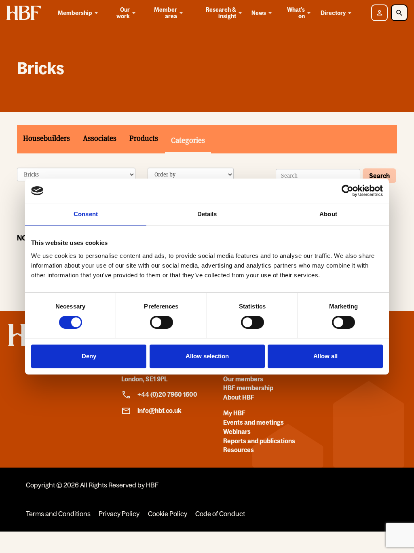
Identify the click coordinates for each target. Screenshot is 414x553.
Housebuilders (46, 138)
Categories (188, 140)
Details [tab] (207, 214)
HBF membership (248, 388)
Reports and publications (259, 441)
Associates (99, 138)
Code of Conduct (220, 514)
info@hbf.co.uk (159, 410)
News (258, 13)
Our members (243, 379)
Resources (238, 450)
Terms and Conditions (58, 514)
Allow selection (207, 356)
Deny (89, 356)
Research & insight (221, 13)
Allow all (325, 356)
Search (379, 176)
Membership (75, 13)
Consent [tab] (86, 214)
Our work (123, 13)
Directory (333, 13)
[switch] (161, 322)
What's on (296, 13)
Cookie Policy (167, 514)
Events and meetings (253, 422)
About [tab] (328, 214)
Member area (165, 13)
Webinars (237, 432)
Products (143, 138)
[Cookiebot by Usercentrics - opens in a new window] (347, 191)
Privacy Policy (119, 514)
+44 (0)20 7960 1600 (167, 394)
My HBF (234, 413)
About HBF (238, 397)
